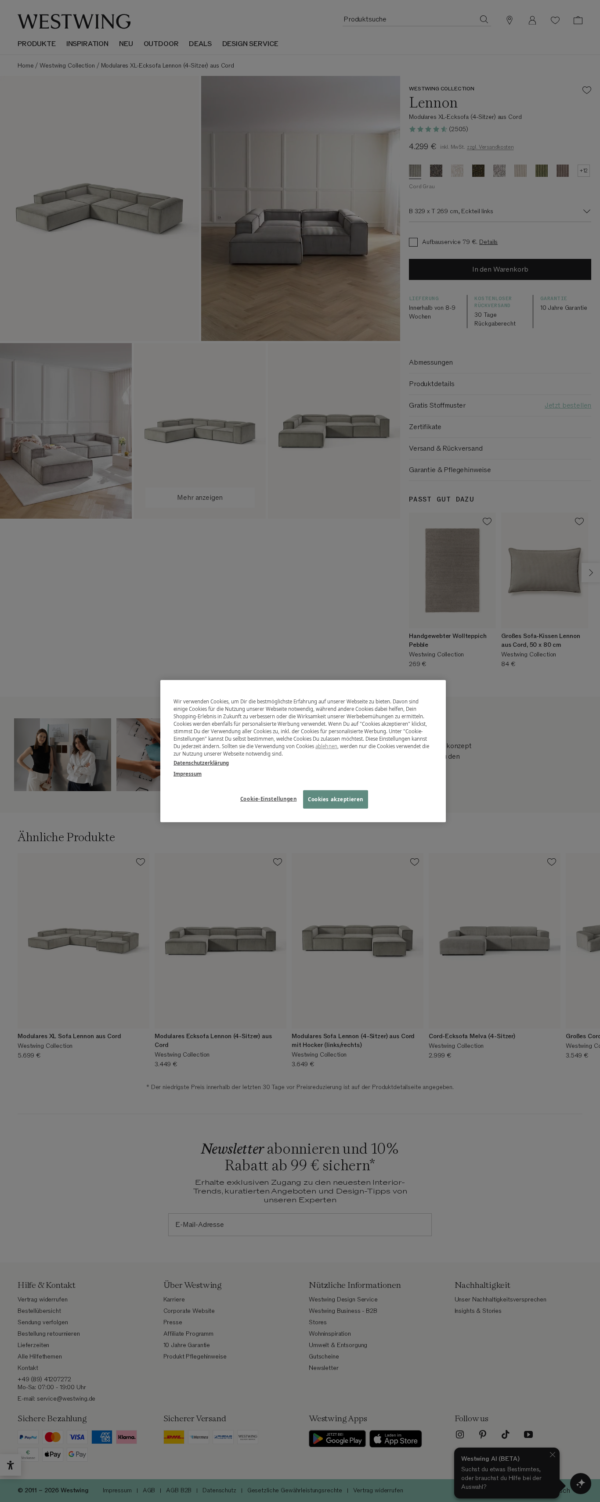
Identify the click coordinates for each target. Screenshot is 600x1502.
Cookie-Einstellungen (268, 799)
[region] (303, 751)
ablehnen (326, 746)
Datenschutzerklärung (201, 763)
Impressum (187, 774)
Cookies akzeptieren (335, 799)
